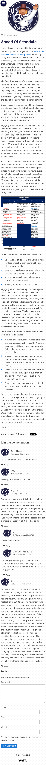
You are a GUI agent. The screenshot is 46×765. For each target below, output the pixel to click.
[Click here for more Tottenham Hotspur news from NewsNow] (23, 760)
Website (5, 727)
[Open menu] (3, 3)
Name (3, 707)
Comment (5, 682)
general (23, 434)
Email (3, 717)
